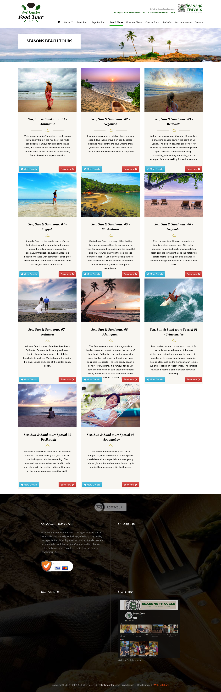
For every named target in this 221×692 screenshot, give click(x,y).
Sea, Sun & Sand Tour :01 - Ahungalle (47, 121)
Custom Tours (152, 22)
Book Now (66, 169)
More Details (30, 169)
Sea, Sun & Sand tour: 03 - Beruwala (173, 121)
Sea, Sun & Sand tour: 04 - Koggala (47, 226)
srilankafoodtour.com (109, 685)
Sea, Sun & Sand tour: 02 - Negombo (110, 121)
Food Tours (82, 22)
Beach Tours (116, 22)
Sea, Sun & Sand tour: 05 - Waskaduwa (110, 226)
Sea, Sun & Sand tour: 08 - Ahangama (110, 332)
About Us (68, 22)
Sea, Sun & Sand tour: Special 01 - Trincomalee (174, 332)
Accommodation (183, 22)
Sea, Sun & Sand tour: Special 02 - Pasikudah (47, 437)
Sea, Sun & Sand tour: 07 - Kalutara (47, 332)
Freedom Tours (134, 22)
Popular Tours (99, 22)
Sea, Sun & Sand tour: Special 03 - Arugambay (110, 437)
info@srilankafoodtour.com (162, 9)
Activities (167, 22)
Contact (199, 22)
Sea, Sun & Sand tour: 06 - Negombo (173, 226)
